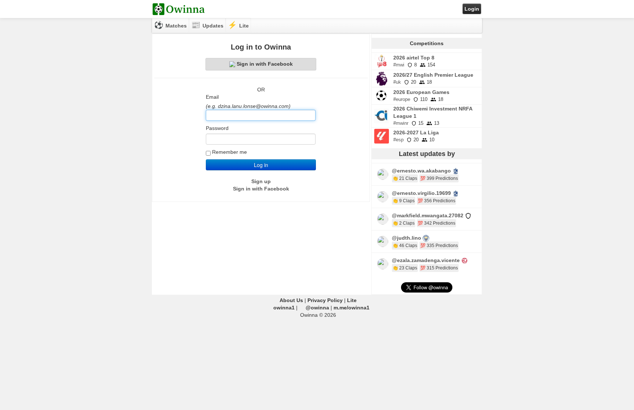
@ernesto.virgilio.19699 (421, 193)
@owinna (317, 308)
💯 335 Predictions (439, 245)
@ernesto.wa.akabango (421, 171)
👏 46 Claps (405, 245)
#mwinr (400, 123)
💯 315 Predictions (439, 268)
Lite (352, 300)
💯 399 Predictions (439, 178)
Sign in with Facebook (265, 64)
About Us (291, 300)
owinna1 (284, 308)
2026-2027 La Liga (416, 132)
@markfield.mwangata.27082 (427, 215)
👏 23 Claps (405, 268)
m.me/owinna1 (351, 308)
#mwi (398, 65)
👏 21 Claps (405, 178)
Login (471, 9)
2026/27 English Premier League (433, 75)
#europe (401, 99)
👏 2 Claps (404, 223)
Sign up (261, 181)
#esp (398, 139)
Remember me (229, 152)
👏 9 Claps (404, 200)
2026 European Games (421, 92)
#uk (397, 82)
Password (217, 128)
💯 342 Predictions (436, 223)
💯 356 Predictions (436, 200)
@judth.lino (406, 238)
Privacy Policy (325, 300)
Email (212, 97)
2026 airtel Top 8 (413, 58)
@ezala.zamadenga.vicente (426, 260)
